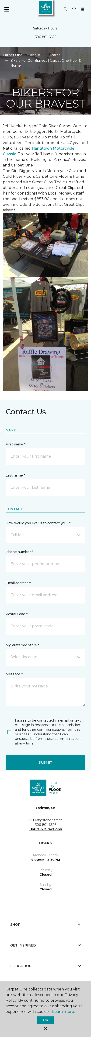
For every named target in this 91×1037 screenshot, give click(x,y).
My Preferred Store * (22, 645)
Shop (15, 924)
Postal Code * (16, 614)
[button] (65, 9)
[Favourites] (74, 9)
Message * (14, 674)
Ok (45, 1020)
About (35, 55)
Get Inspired (23, 945)
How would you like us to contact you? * (38, 523)
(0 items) (82, 9)
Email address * (18, 583)
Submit (45, 762)
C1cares (54, 55)
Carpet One (12, 55)
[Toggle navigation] (7, 9)
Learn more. (63, 1011)
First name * (15, 444)
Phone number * (19, 551)
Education (21, 966)
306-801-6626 (45, 37)
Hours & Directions (45, 829)
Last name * (15, 475)
